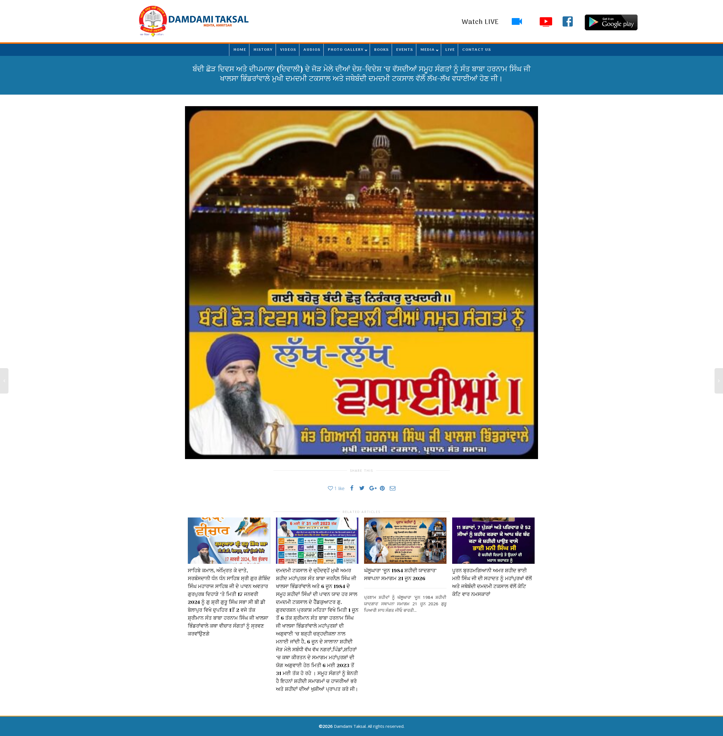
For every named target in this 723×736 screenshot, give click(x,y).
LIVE (450, 50)
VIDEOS (288, 50)
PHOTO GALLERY (346, 50)
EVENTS (404, 50)
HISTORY (263, 50)
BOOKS (381, 50)
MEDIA (428, 50)
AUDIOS (312, 50)
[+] (229, 540)
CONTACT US (476, 50)
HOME (240, 50)
